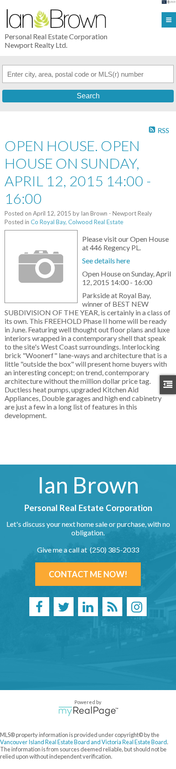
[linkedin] (88, 606)
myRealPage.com (88, 711)
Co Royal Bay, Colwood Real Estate (77, 222)
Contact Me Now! (88, 574)
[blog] (112, 606)
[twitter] (64, 606)
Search (88, 96)
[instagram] (137, 606)
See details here (106, 260)
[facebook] (39, 606)
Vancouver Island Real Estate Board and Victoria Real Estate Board (83, 742)
